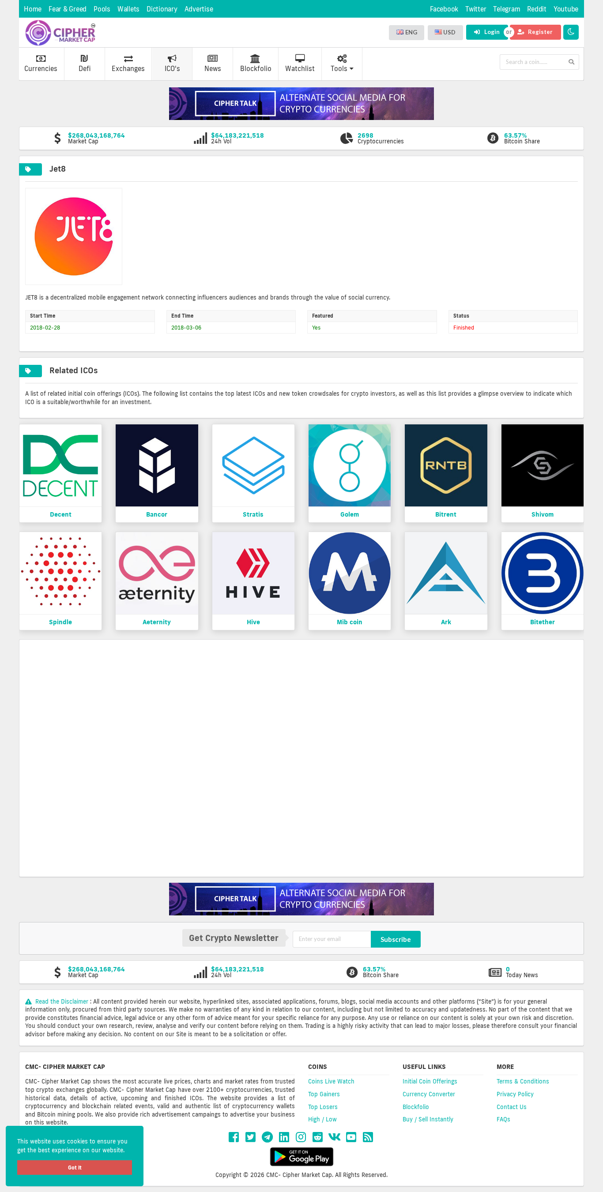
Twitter (475, 9)
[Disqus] (301, 757)
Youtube (566, 9)
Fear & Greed (68, 9)
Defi (84, 68)
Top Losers (323, 1106)
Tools (339, 68)
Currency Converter (429, 1094)
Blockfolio (255, 68)
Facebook (444, 9)
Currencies (40, 68)
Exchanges (128, 68)
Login (491, 31)
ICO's (172, 68)
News (212, 68)
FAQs (503, 1119)
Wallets (128, 9)
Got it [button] (75, 1167)
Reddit (536, 9)
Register (540, 31)
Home (32, 9)
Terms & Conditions (523, 1081)
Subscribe (396, 939)
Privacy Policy (515, 1094)
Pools (102, 9)
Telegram (506, 9)
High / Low (322, 1119)
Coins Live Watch (331, 1081)
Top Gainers (324, 1094)
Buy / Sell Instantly (428, 1119)
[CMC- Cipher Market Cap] (60, 32)
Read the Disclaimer (62, 1001)
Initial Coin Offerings (430, 1081)
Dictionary (162, 9)
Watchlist (300, 68)
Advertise (199, 9)
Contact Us (512, 1106)
